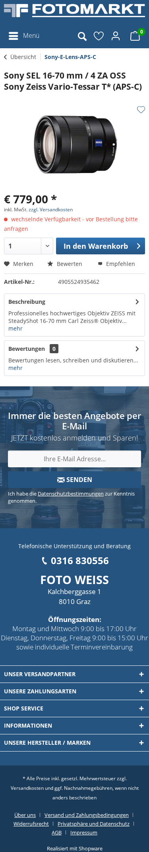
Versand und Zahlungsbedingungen (87, 815)
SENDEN (78, 479)
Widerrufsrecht (31, 823)
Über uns (25, 815)
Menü (31, 35)
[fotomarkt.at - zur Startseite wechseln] (74, 14)
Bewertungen (26, 348)
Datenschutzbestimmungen (71, 493)
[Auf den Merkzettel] (141, 110)
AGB (57, 832)
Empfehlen (119, 264)
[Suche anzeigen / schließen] (82, 36)
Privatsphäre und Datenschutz (94, 823)
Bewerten (68, 264)
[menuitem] (23, 36)
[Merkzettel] (99, 36)
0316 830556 (80, 560)
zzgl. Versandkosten (51, 209)
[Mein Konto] (117, 36)
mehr (15, 328)
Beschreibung (26, 301)
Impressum (83, 832)
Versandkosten (27, 788)
